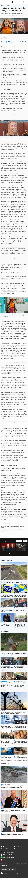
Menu (4, 2)
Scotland (8, 5)
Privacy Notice (17, 863)
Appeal (16, 849)
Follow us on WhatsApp (8, 857)
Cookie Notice (4, 865)
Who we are (3, 863)
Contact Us (23, 863)
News (2, 5)
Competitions (18, 847)
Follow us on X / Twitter (8, 852)
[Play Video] (14, 25)
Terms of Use (10, 863)
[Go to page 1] (9, 553)
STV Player (4, 847)
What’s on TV (4, 849)
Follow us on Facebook (8, 854)
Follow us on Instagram (8, 860)
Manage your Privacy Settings (8, 869)
